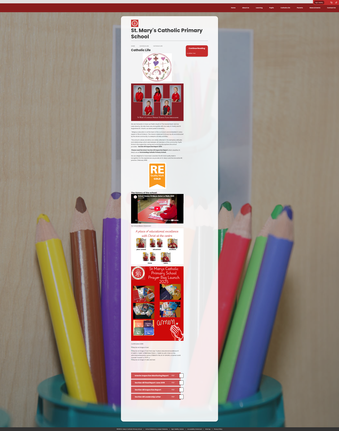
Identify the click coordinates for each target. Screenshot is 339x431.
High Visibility (319, 2)
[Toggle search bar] (326, 2)
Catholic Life (144, 46)
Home (133, 46)
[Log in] (336, 2)
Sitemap (207, 429)
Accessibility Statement (194, 429)
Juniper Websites (162, 429)
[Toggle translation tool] (331, 2)
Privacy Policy (218, 429)
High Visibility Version (177, 429)
